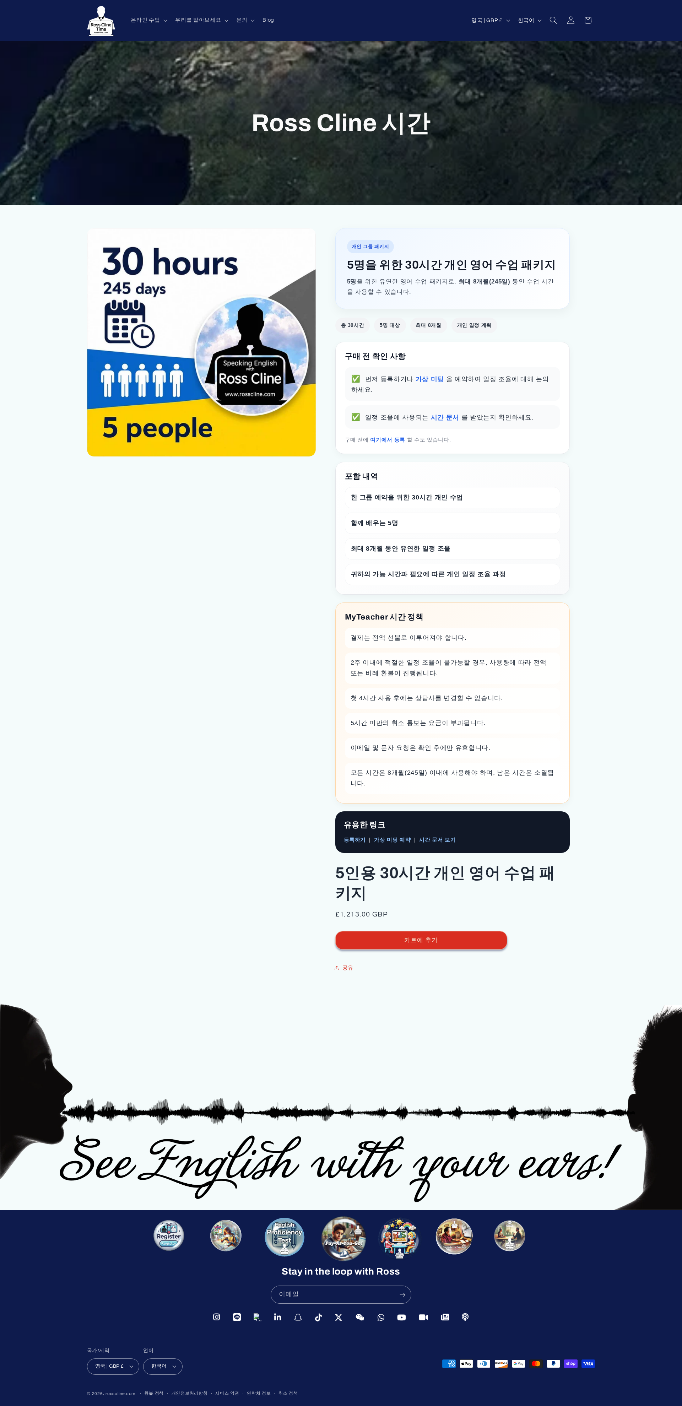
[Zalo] (257, 1317)
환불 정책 (154, 1393)
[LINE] (237, 1317)
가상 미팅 (431, 379)
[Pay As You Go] (340, 1237)
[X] (339, 1317)
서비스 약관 (227, 1393)
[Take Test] (282, 1237)
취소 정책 (288, 1393)
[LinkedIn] (277, 1317)
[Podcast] (465, 1316)
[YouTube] (401, 1317)
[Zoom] (423, 1317)
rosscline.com (120, 1393)
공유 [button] (347, 967)
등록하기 (355, 840)
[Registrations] (172, 1240)
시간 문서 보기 (437, 840)
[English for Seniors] (457, 1241)
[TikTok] (318, 1317)
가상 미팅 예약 (392, 840)
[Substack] (445, 1316)
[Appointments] (226, 1238)
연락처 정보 (259, 1393)
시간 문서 (446, 417)
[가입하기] (402, 1295)
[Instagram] (216, 1317)
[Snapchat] (298, 1317)
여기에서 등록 (388, 440)
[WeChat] (360, 1317)
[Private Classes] (513, 1240)
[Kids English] (398, 1240)
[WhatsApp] (381, 1317)
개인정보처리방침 (190, 1393)
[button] (148, 20)
